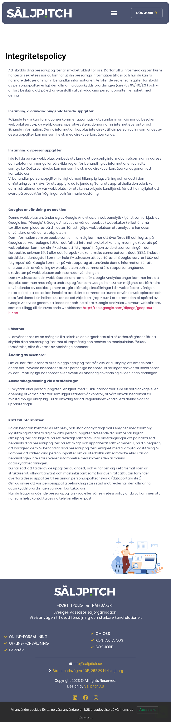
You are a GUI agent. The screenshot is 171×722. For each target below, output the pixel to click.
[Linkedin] (75, 698)
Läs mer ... (85, 717)
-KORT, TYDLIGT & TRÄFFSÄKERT (85, 605)
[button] (114, 13)
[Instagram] (96, 698)
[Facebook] (85, 698)
